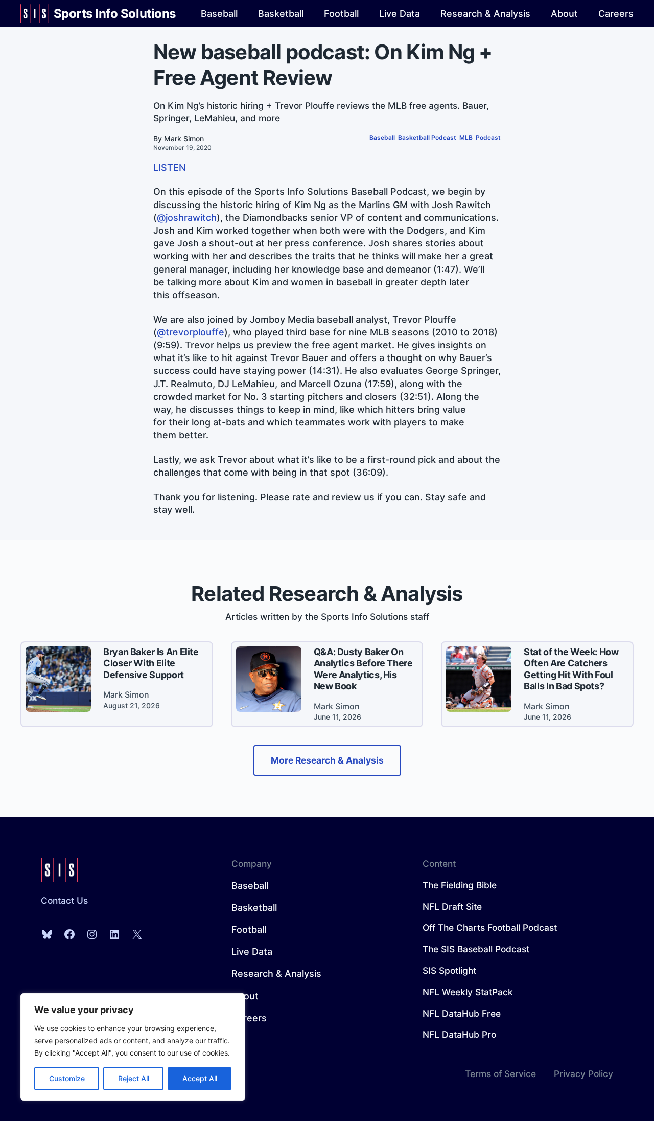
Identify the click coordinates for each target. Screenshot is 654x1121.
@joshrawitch (187, 217)
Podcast (488, 137)
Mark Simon (184, 138)
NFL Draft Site (452, 906)
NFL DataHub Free (462, 1013)
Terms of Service (500, 1073)
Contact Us (64, 900)
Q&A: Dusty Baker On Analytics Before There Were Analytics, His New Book (363, 669)
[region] (132, 1047)
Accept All (199, 1078)
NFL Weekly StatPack (468, 992)
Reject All (133, 1078)
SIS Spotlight (449, 970)
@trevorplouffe (190, 332)
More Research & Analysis (327, 760)
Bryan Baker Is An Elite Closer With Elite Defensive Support (151, 663)
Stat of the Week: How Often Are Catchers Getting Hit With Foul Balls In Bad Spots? (571, 669)
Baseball (382, 137)
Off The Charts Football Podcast (490, 927)
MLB (466, 137)
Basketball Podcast (427, 137)
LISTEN (169, 167)
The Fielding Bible (460, 885)
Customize (67, 1078)
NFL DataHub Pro (459, 1034)
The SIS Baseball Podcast (476, 949)
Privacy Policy (583, 1073)
